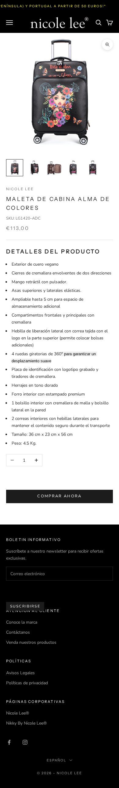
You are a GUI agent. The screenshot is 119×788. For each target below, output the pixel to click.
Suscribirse (25, 606)
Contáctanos (18, 632)
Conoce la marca (21, 622)
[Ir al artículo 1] (14, 167)
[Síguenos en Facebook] (9, 742)
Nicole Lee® (17, 713)
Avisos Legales (20, 673)
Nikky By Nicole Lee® (26, 723)
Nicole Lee (20, 189)
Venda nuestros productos (31, 642)
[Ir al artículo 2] (34, 167)
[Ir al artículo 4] (73, 167)
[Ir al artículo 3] (53, 167)
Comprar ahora (59, 496)
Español (57, 760)
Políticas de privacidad (27, 683)
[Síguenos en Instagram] (25, 742)
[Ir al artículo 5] (92, 167)
